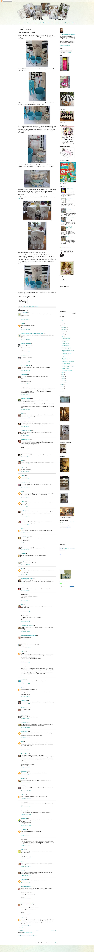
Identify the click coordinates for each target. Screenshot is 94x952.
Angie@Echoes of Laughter (26, 422)
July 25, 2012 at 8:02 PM (25, 557)
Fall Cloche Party (69, 237)
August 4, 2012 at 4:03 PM (26, 866)
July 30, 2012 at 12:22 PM (25, 782)
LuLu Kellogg (23, 829)
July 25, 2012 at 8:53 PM (25, 574)
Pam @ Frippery (24, 786)
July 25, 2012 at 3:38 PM (25, 464)
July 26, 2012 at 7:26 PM (25, 675)
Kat (21, 688)
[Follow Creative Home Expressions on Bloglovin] (65, 527)
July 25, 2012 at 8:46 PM (25, 564)
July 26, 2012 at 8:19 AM (25, 647)
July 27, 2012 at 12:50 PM (25, 703)
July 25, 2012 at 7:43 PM (25, 549)
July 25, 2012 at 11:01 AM (25, 394)
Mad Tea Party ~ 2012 (66, 342)
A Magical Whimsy (24, 753)
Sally (22, 568)
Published (59, 23)
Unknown (23, 468)
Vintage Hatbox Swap (66, 349)
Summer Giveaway (69, 217)
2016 (62, 318)
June (63, 372)
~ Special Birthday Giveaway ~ (69, 189)
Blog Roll (42, 23)
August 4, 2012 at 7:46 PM (26, 925)
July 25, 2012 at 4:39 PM (25, 487)
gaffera (49, 942)
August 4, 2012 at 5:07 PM (25, 882)
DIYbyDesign (24, 510)
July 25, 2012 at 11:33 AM (25, 409)
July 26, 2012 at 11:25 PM (25, 684)
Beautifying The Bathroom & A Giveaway (69, 228)
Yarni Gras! (23, 778)
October (64, 331)
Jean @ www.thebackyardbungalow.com (28, 635)
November (64, 329)
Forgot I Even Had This (66, 353)
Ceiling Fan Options (66, 355)
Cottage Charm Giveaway (69, 199)
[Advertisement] (65, 562)
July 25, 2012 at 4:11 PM (25, 471)
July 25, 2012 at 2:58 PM (25, 449)
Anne (22, 604)
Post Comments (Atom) (27, 932)
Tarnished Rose (24, 374)
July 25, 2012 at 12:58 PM (25, 418)
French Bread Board (66, 338)
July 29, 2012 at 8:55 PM (25, 774)
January (63, 382)
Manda (22, 323)
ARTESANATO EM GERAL (27, 886)
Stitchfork (23, 679)
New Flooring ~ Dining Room (68, 361)
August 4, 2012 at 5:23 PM (25, 914)
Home (20, 23)
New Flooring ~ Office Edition (68, 365)
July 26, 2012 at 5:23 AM (25, 639)
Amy (22, 460)
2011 (62, 384)
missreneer (23, 849)
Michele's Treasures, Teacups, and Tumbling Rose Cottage (32, 333)
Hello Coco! (64, 357)
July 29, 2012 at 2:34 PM (25, 749)
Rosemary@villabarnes (25, 453)
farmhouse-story (24, 771)
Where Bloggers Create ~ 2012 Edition (68, 359)
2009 (62, 388)
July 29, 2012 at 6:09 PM (25, 767)
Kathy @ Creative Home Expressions (68, 34)
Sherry (22, 870)
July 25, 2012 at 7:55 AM (25, 319)
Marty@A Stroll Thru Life (26, 430)
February (64, 380)
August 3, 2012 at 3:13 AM (26, 825)
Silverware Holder (65, 340)
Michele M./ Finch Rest (25, 398)
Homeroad (23, 643)
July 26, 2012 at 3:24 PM (25, 662)
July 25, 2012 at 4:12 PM (25, 478)
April (63, 376)
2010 (62, 386)
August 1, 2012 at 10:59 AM (26, 798)
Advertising (34, 23)
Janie (22, 741)
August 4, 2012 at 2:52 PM (25, 845)
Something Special (24, 722)
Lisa (22, 587)
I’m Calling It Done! (66, 363)
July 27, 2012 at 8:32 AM (25, 696)
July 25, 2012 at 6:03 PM (25, 532)
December (64, 327)
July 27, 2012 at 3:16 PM (25, 711)
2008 (62, 390)
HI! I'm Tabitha (24, 312)
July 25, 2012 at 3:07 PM (25, 456)
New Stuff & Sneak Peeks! (67, 370)
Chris (22, 413)
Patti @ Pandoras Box (25, 707)
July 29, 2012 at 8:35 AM (25, 737)
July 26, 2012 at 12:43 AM (25, 621)
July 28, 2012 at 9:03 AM (25, 727)
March (63, 378)
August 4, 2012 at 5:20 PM (25, 899)
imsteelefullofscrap (24, 482)
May (63, 374)
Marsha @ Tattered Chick (26, 343)
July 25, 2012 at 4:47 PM (25, 497)
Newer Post (21, 930)
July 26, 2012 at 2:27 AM (25, 631)
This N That (23, 553)
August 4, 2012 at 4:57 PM (25, 875)
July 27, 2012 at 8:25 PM (25, 718)
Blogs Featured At (69, 23)
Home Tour (51, 23)
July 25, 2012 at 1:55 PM (25, 435)
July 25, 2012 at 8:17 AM (25, 329)
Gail (22, 546)
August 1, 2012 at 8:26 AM (26, 790)
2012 (62, 325)
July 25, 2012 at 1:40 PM (25, 426)
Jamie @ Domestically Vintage (27, 578)
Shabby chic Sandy (24, 561)
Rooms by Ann (24, 700)
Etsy (19, 199)
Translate (69, 52)
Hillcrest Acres (24, 879)
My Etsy (26, 23)
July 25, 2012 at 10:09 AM (25, 370)
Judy (22, 491)
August (63, 335)
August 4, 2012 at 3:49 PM (26, 858)
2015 (62, 320)
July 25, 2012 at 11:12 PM (25, 583)
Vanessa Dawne (24, 818)
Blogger (57, 942)
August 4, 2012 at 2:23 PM (25, 835)
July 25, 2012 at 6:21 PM (25, 542)
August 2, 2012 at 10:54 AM (26, 814)
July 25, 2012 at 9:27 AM (25, 362)
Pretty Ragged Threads (25, 366)
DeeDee (22, 520)
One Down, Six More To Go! (67, 366)
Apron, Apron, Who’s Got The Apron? (68, 351)
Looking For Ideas (65, 343)
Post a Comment (23, 928)
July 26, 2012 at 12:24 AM (25, 611)
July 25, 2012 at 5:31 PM (25, 516)
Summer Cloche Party (66, 347)
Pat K (22, 528)
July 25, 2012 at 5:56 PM (25, 524)
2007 (62, 392)
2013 (62, 324)
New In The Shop (65, 368)
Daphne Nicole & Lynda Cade (27, 625)
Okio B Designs (24, 356)
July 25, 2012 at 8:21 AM (25, 339)
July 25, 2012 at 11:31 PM (25, 590)
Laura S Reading (24, 731)
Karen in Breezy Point (25, 536)
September (64, 333)
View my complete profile (65, 45)
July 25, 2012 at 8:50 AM (25, 352)
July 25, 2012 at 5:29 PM (25, 506)
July (63, 337)
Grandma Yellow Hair (25, 439)
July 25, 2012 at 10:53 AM (25, 383)
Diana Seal (23, 715)
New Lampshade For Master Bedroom (70, 209)
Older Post (53, 930)
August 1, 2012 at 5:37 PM (25, 807)
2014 (62, 322)
